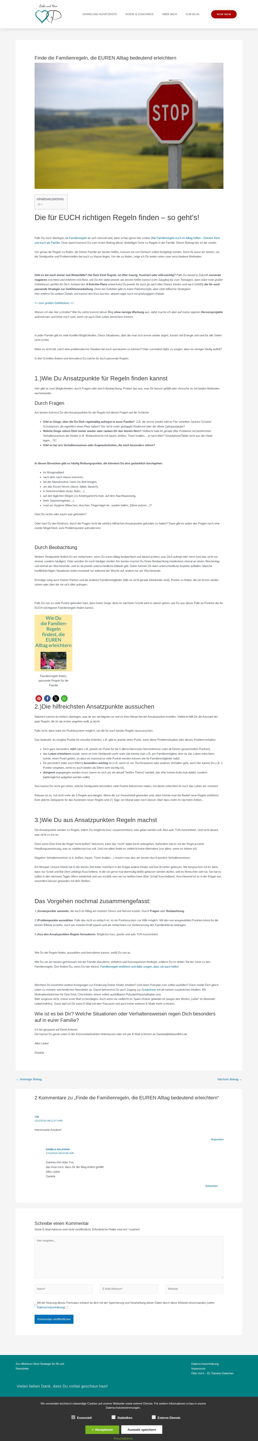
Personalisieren (123, 1438)
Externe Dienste (169, 1417)
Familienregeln (78, 238)
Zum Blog (193, 14)
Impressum (198, 1368)
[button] (39, 698)
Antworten (217, 1139)
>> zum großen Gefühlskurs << (54, 303)
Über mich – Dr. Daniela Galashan (212, 1373)
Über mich (169, 14)
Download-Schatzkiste (100, 14)
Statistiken (124, 1417)
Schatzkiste (148, 989)
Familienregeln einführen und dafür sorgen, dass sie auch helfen (139, 966)
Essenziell (84, 1417)
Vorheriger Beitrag (29, 1079)
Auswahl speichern (141, 1429)
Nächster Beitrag (230, 1079)
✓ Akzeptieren (102, 1429)
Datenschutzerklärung (50, 1307)
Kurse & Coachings (140, 14)
